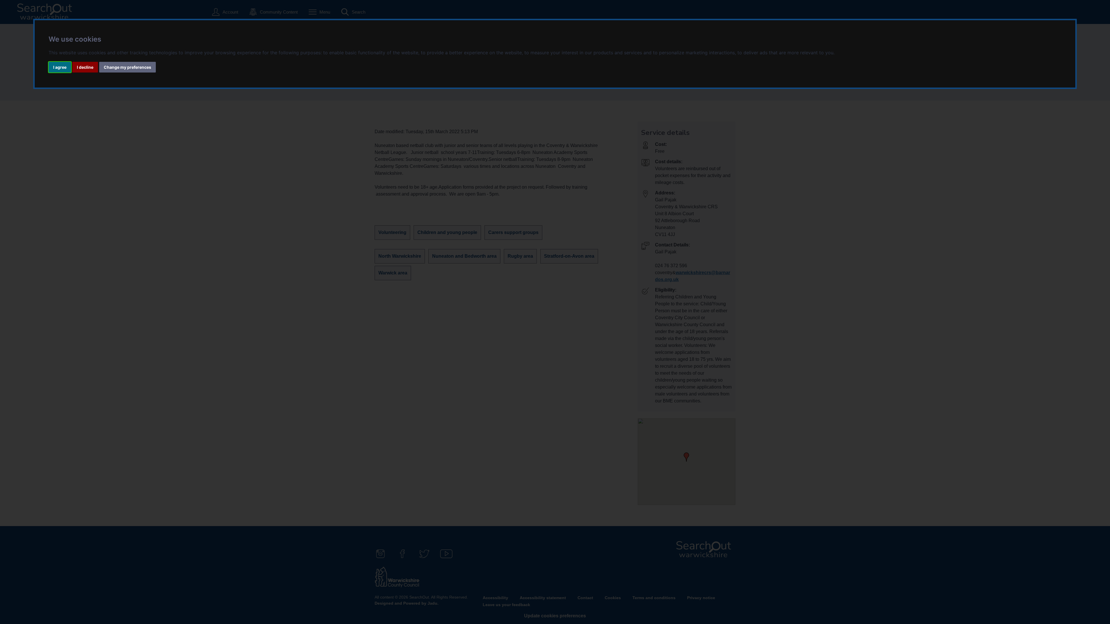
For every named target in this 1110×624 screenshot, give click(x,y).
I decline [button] (85, 67)
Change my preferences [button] (127, 67)
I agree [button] (59, 67)
